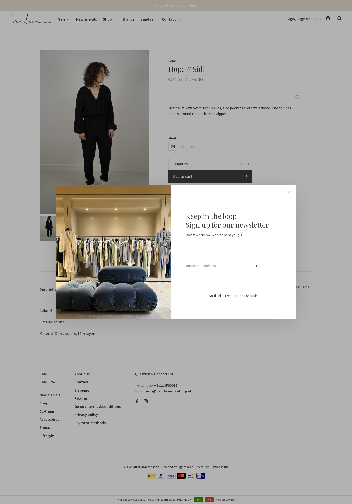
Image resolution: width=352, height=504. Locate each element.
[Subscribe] (251, 265)
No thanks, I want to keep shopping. (234, 295)
